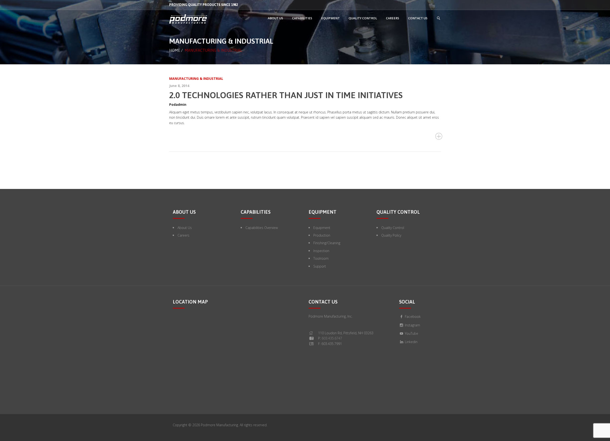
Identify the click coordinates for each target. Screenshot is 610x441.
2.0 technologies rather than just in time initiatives (286, 95)
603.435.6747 (332, 338)
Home (174, 50)
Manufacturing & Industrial (196, 78)
